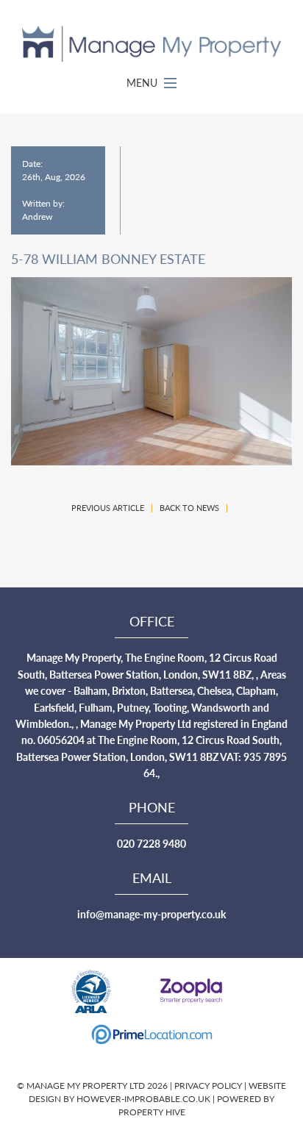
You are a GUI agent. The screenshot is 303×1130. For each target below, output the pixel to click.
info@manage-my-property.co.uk (151, 913)
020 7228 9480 (151, 843)
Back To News (189, 507)
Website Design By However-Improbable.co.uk (157, 1092)
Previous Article (107, 507)
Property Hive (151, 1112)
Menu (143, 82)
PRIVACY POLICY (209, 1085)
